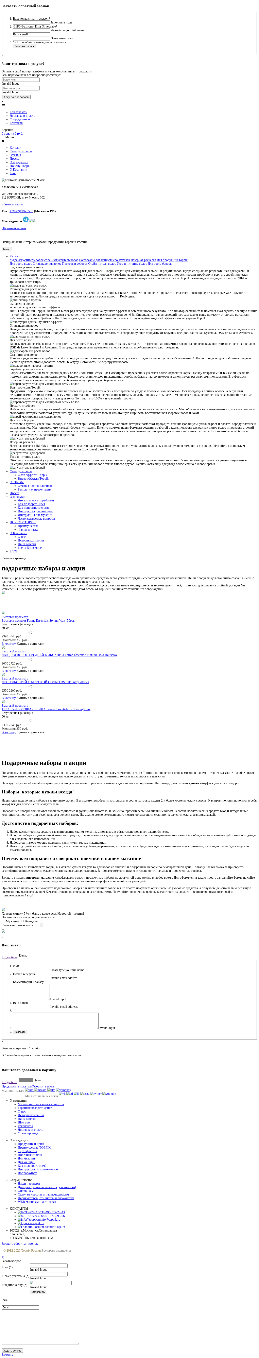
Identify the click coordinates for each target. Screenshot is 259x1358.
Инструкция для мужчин (35, 515)
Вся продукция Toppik (172, 260)
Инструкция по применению (38, 1169)
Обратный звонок (14, 228)
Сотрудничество (21, 119)
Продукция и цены (31, 1144)
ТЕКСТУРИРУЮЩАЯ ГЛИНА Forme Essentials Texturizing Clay (46, 709)
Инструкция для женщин (35, 511)
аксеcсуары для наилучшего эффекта (104, 260)
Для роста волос (21, 263)
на (12, 133)
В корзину (9, 643)
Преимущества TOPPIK (34, 1147)
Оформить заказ (43, 1086)
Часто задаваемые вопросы (36, 518)
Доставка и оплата (22, 115)
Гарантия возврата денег (35, 1108)
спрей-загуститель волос (61, 260)
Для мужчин (26, 1158)
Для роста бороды (160, 263)
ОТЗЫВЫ (17, 482)
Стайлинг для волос (102, 263)
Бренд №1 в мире (30, 547)
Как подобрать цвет (31, 504)
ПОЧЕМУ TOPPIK (23, 522)
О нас (22, 536)
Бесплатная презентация (34, 489)
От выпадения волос (47, 263)
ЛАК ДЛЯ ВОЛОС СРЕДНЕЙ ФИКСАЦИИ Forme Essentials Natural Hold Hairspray (59, 655)
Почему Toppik (20, 166)
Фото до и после (21, 151)
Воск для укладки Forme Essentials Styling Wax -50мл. (38, 620)
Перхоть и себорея (74, 263)
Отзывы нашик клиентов (35, 485)
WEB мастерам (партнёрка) (37, 1201)
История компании (31, 540)
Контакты (16, 123)
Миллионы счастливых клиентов (41, 1104)
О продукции (19, 162)
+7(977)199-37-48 (21, 211)
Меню (6, 249)
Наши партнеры (29, 1183)
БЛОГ (14, 551)
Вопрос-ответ (27, 1173)
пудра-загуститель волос (27, 260)
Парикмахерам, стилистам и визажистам (46, 1198)
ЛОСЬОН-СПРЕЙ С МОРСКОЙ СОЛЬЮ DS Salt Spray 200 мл (45, 682)
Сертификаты (27, 1151)
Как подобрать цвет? (32, 1165)
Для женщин (26, 1162)
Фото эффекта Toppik (32, 475)
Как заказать (18, 112)
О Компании (18, 169)
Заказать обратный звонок (20, 1243)
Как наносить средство (34, 507)
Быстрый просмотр (15, 617)
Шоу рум (24, 1122)
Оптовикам (26, 1190)
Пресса (14, 158)
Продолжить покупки (17, 1086)
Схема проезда (12, 204)
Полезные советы (30, 1154)
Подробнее (9, 957)
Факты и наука (28, 529)
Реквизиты (25, 1126)
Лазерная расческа (143, 260)
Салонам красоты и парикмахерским (43, 1194)
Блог (13, 173)
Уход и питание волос (132, 263)
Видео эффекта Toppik (33, 478)
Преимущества (28, 526)
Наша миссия (27, 544)
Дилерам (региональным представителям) (47, 1187)
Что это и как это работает (36, 500)
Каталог (15, 147)
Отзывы (15, 155)
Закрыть (7, 1354)
